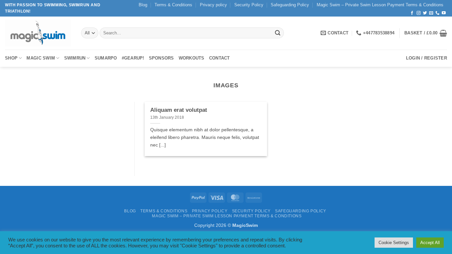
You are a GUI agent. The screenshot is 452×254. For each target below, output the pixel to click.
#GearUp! (133, 58)
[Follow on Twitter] (425, 13)
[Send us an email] (431, 13)
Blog (143, 4)
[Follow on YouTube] (444, 13)
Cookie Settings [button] (394, 242)
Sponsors (161, 58)
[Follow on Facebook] (412, 13)
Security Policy (248, 4)
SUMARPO (106, 58)
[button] (425, 33)
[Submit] (277, 33)
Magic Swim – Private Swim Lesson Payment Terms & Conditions (380, 4)
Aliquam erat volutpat (178, 110)
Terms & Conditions (173, 4)
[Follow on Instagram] (419, 13)
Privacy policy (213, 4)
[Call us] (437, 13)
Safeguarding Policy (290, 4)
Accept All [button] (430, 242)
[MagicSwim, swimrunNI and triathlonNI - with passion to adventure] (38, 33)
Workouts (191, 58)
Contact (219, 58)
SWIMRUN (75, 58)
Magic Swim (40, 58)
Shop (11, 58)
